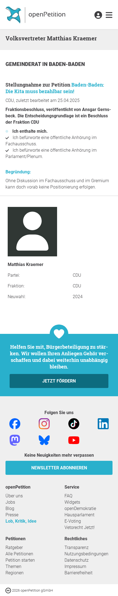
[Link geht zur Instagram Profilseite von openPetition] (44, 423)
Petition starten (20, 560)
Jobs (10, 502)
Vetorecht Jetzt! (79, 527)
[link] (109, 15)
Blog (9, 508)
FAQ (68, 495)
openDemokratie (80, 508)
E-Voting (72, 521)
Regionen (14, 572)
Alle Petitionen (19, 553)
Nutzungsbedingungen (86, 553)
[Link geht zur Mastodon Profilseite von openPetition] (14, 439)
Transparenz (76, 547)
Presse (11, 514)
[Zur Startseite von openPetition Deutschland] (36, 14)
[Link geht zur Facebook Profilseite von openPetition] (14, 423)
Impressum (75, 566)
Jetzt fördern (59, 381)
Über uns (14, 495)
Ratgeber (14, 547)
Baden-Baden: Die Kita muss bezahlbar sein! (54, 88)
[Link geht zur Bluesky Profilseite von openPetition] (44, 439)
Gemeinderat (23, 64)
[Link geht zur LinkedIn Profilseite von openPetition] (103, 423)
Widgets (72, 502)
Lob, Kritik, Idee (20, 521)
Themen (13, 566)
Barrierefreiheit (78, 572)
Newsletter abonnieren (59, 467)
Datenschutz (76, 560)
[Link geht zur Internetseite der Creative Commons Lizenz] (8, 590)
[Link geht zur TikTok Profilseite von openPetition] (73, 423)
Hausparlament (79, 514)
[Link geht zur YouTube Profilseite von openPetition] (73, 439)
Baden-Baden (67, 64)
